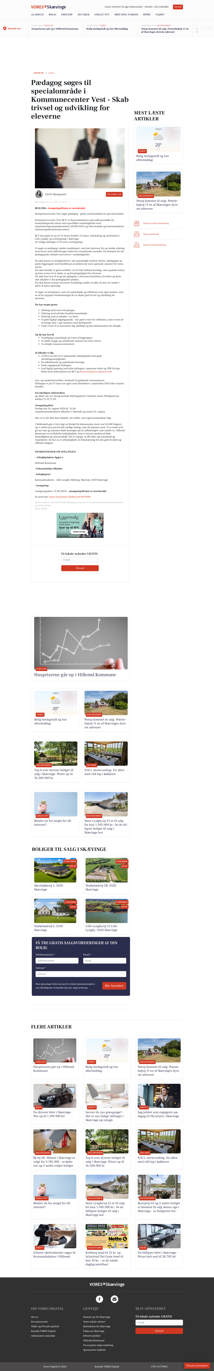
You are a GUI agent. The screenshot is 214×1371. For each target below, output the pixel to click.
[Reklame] (80, 525)
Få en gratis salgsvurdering (98, 1345)
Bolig (52, 14)
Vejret (160, 14)
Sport (147, 14)
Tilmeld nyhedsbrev (197, 1365)
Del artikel (112, 194)
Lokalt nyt (101, 14)
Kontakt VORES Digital (43, 1331)
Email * (87, 954)
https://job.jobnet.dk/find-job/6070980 (70, 496)
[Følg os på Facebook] (99, 1299)
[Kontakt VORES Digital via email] (114, 1299)
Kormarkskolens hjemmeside (96, 371)
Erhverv (67, 14)
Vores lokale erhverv (94, 1321)
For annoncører (39, 1321)
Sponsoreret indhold (94, 1349)
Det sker (83, 14)
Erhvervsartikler (92, 1335)
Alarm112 (37, 14)
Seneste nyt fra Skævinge (96, 1317)
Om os (34, 1317)
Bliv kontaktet (114, 986)
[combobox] (37, 974)
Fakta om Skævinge (93, 1331)
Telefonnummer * (45, 954)
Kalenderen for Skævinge (96, 1326)
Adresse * (41, 968)
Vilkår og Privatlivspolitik (45, 1326)
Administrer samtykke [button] (43, 1335)
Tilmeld (178, 6)
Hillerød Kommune (93, 1340)
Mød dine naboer (126, 14)
